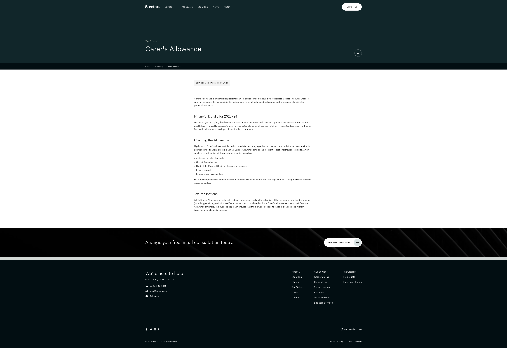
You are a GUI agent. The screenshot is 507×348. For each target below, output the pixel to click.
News (216, 6)
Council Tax (201, 162)
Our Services (321, 272)
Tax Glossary (151, 41)
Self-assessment (322, 287)
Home (147, 66)
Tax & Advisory (321, 297)
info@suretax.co (159, 291)
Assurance (319, 292)
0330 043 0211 (158, 285)
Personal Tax (320, 282)
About (227, 6)
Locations (203, 6)
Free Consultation (352, 282)
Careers (296, 282)
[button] (170, 7)
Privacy (340, 341)
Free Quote (187, 6)
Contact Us (352, 6)
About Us (297, 272)
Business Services (323, 303)
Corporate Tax (321, 277)
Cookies (349, 341)
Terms (332, 341)
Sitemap (358, 341)
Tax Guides (297, 287)
